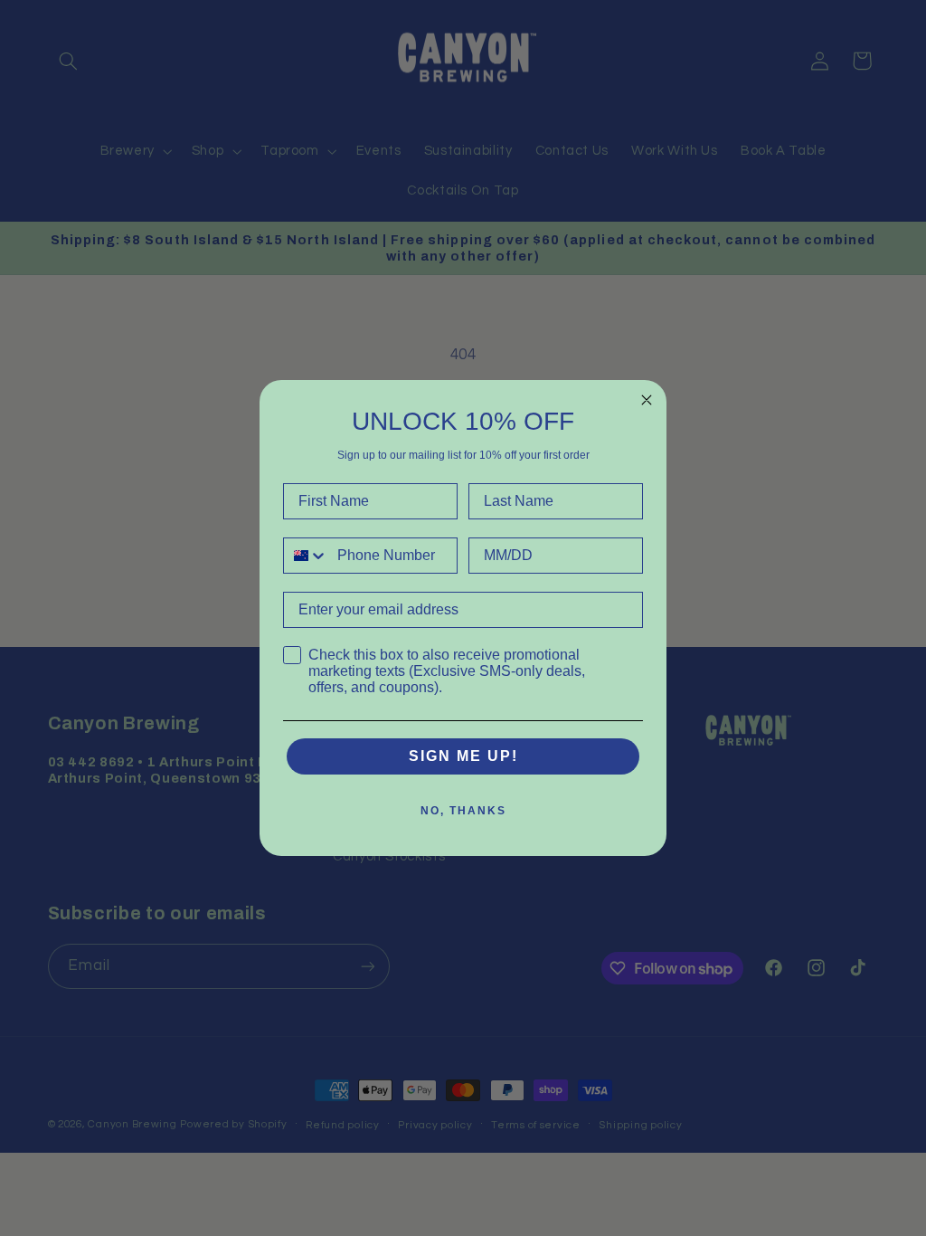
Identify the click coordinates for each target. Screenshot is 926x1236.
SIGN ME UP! (463, 756)
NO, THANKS (463, 810)
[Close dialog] (646, 400)
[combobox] (306, 555)
